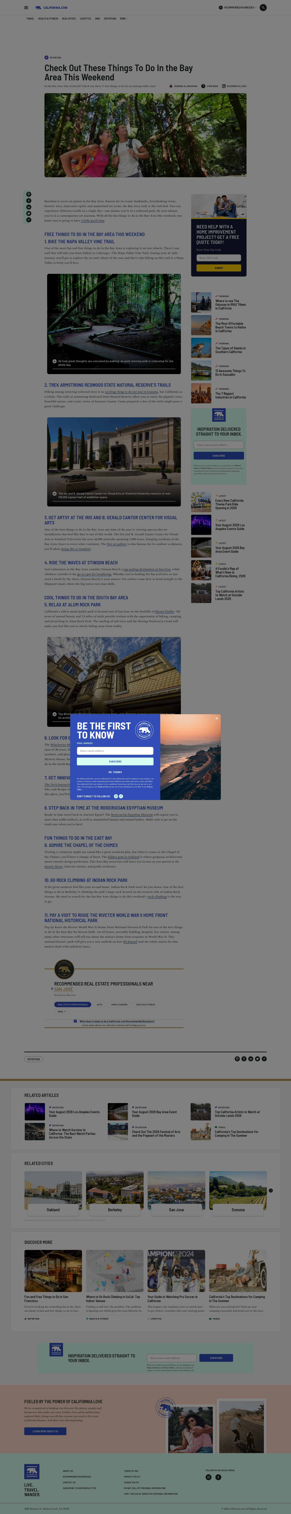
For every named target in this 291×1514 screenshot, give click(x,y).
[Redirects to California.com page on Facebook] (121, 796)
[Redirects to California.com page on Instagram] (116, 796)
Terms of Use (103, 787)
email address (85, 743)
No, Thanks (115, 772)
